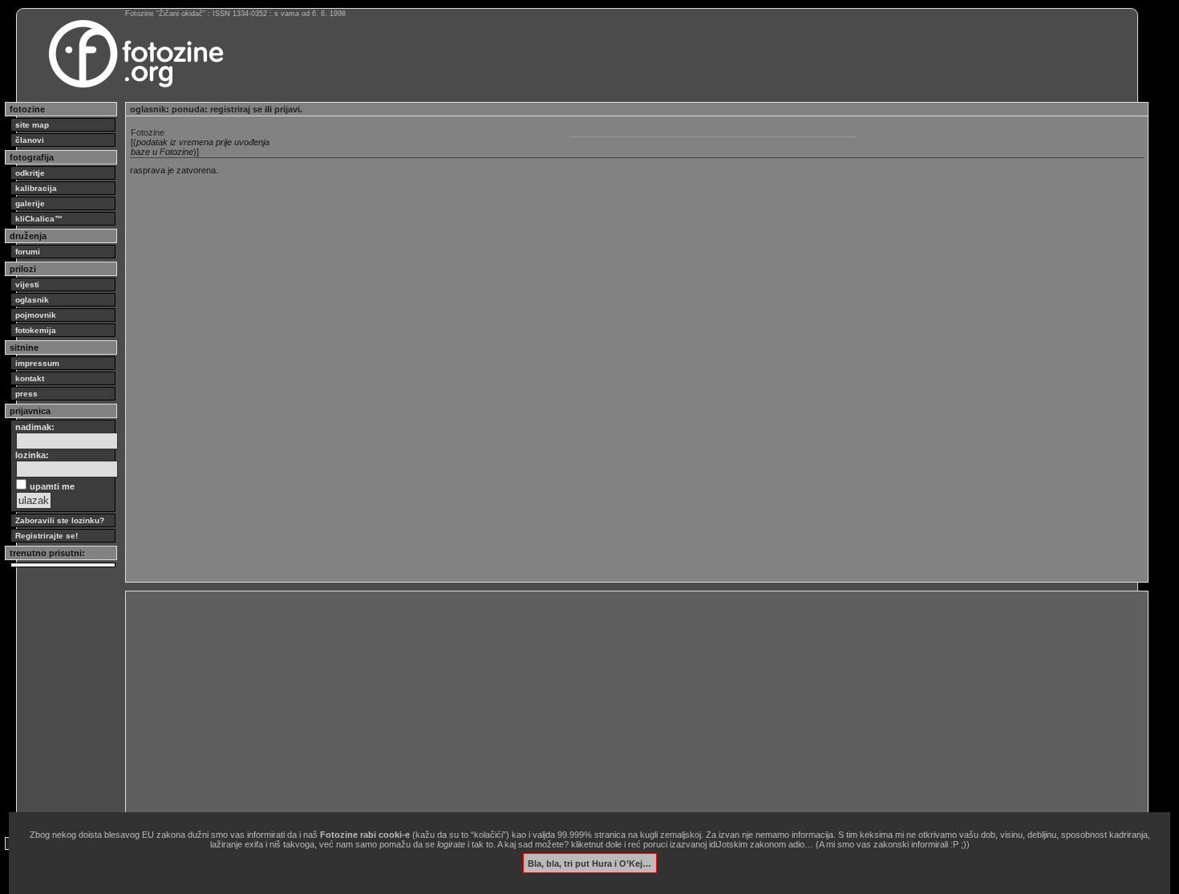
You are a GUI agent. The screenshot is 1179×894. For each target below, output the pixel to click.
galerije (30, 203)
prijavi (287, 109)
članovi (29, 140)
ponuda (188, 109)
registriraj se (236, 109)
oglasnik (32, 299)
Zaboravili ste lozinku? (59, 520)
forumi (27, 251)
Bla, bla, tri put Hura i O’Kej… (589, 863)
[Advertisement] (611, 707)
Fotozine (147, 132)
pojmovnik (35, 315)
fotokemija (35, 330)
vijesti (27, 284)
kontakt (29, 378)
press (26, 393)
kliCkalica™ (39, 218)
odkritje (30, 173)
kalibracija (36, 188)
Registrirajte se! (46, 535)
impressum (37, 363)
